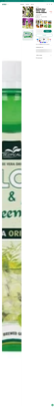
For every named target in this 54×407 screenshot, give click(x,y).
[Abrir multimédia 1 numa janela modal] (27, 12)
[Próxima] (23, 1)
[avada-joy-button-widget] (52, 405)
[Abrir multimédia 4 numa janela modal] (27, 35)
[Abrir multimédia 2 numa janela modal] (27, 23)
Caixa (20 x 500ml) (44, 16)
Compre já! (44, 35)
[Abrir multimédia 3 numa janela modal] (12, 206)
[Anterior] (2, 1)
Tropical (37, 7)
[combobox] (48, 1)
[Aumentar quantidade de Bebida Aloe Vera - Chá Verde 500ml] (42, 31)
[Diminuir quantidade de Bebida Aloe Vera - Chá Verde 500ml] (38, 31)
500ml (38, 16)
